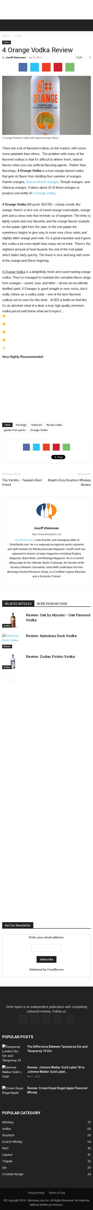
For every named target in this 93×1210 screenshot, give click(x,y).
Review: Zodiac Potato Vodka (50, 656)
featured (36, 424)
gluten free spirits (15, 430)
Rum (5, 1148)
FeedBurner (55, 969)
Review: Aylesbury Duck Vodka (51, 636)
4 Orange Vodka (43, 193)
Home (6, 35)
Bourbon (8, 1135)
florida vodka (54, 424)
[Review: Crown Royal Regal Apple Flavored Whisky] (13, 1093)
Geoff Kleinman (16, 57)
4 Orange (21, 424)
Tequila (7, 1161)
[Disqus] (46, 746)
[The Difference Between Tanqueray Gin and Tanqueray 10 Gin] (12, 1053)
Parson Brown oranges (42, 182)
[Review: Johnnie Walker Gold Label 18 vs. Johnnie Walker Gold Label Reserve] (13, 1072)
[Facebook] (37, 583)
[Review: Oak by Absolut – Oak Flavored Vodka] (13, 620)
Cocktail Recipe (12, 1174)
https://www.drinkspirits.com (46, 534)
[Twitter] (55, 583)
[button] (87, 25)
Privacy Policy (36, 1193)
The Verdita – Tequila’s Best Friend (22, 482)
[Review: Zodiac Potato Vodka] (13, 661)
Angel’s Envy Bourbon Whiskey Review (69, 482)
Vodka (18, 35)
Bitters (7, 646)
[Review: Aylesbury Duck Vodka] (13, 640)
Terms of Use (57, 1193)
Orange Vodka (39, 430)
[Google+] (46, 583)
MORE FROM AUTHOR (52, 604)
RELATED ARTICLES (18, 604)
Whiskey (8, 1122)
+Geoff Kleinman (24, 540)
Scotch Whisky (12, 1142)
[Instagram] (46, 1019)
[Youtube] (70, 1019)
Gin (4, 1167)
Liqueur (7, 1155)
